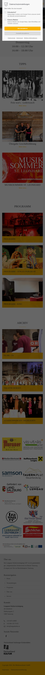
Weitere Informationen (30, 38)
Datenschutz (11, 38)
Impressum (19, 38)
